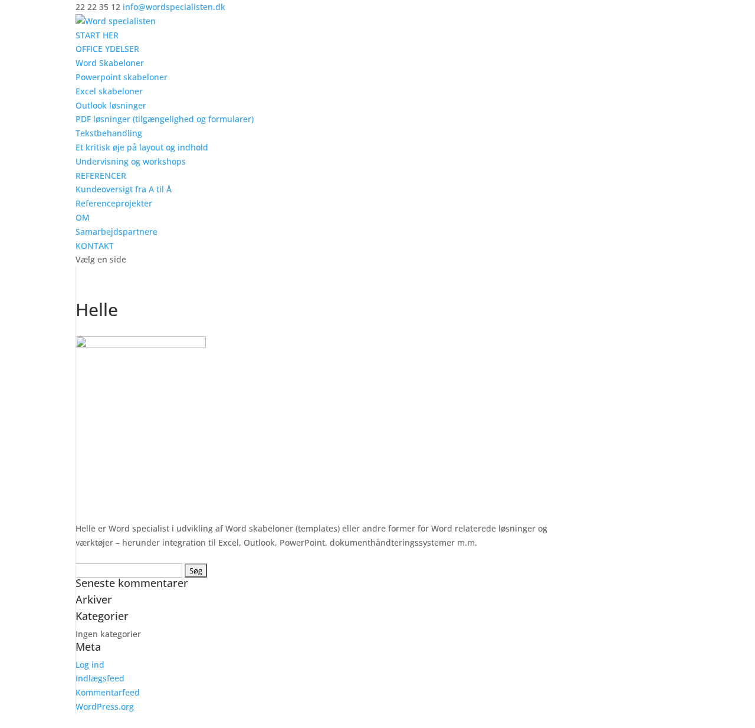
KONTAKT (95, 245)
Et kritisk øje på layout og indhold (142, 147)
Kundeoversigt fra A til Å (124, 189)
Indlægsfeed (100, 678)
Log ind (90, 664)
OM (83, 217)
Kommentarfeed (108, 692)
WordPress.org (105, 706)
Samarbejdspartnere (116, 231)
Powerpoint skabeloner (122, 77)
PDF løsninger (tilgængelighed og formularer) (165, 118)
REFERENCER (101, 175)
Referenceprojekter (114, 203)
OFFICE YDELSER (107, 48)
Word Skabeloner (110, 62)
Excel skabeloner (109, 91)
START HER (97, 35)
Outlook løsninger (111, 105)
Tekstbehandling (109, 133)
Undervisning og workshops (131, 161)
